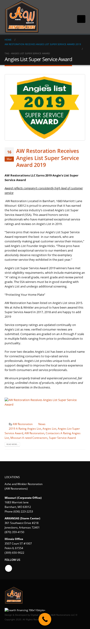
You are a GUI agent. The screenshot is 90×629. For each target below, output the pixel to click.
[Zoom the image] (45, 400)
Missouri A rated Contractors (29, 437)
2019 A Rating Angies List (25, 428)
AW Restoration (23, 424)
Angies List (49, 428)
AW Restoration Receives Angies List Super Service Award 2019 (47, 157)
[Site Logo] (22, 16)
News (41, 424)
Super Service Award (62, 437)
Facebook (8, 568)
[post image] (45, 107)
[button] (81, 19)
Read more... (12, 444)
